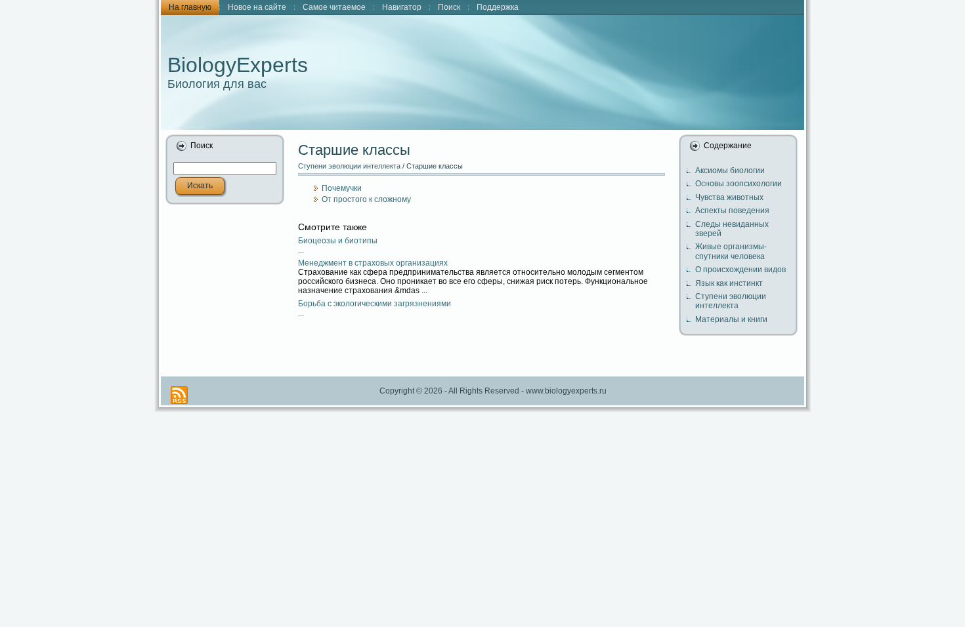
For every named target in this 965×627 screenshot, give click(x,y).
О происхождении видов (740, 269)
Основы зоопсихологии (738, 183)
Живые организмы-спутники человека (731, 251)
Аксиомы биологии (730, 170)
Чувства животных (729, 197)
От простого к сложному (366, 199)
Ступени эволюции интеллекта (349, 166)
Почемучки (342, 188)
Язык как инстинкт (729, 283)
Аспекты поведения (732, 210)
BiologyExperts (237, 65)
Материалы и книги (731, 319)
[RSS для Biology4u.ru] (179, 395)
